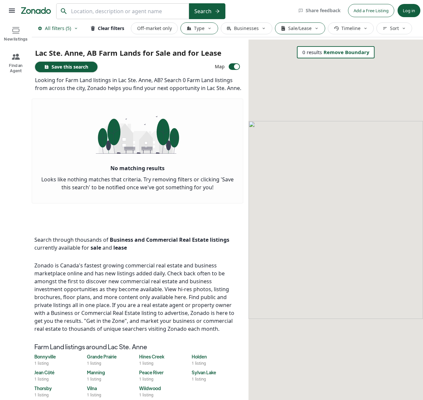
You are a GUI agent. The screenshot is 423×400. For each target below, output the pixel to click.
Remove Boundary (346, 52)
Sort (394, 28)
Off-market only (154, 28)
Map (220, 66)
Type (199, 28)
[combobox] (128, 11)
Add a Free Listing (371, 11)
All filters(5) (58, 28)
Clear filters (111, 28)
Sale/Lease (300, 28)
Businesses (246, 28)
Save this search (70, 67)
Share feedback (323, 10)
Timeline (351, 28)
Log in (409, 11)
